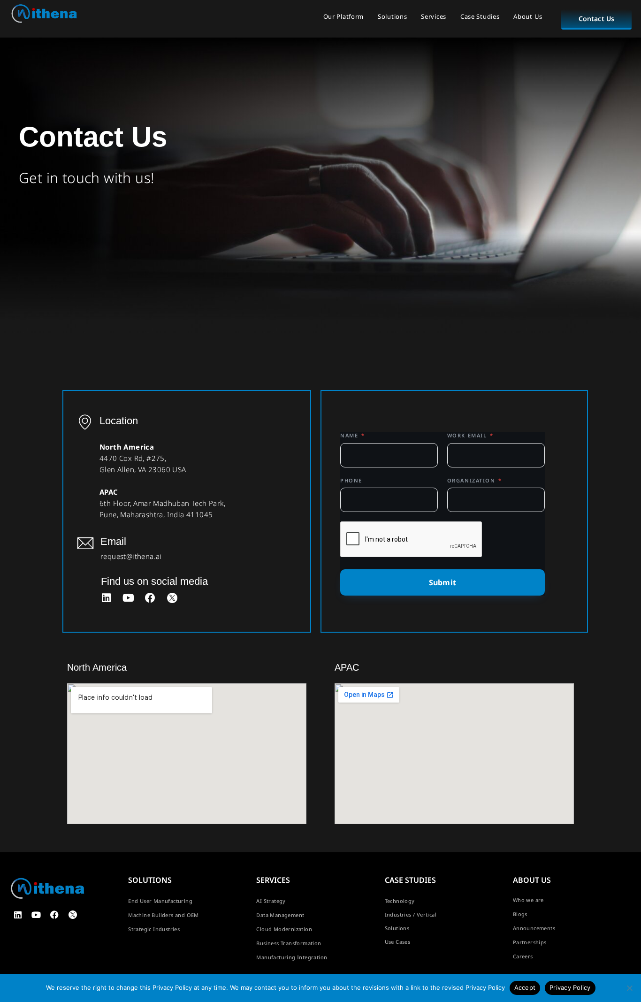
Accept (525, 987)
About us (532, 880)
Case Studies (479, 16)
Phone (351, 480)
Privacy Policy (570, 987)
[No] (629, 988)
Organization (474, 480)
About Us (527, 16)
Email (113, 541)
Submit (442, 582)
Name (352, 435)
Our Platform (343, 16)
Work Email (470, 435)
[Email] (85, 543)
